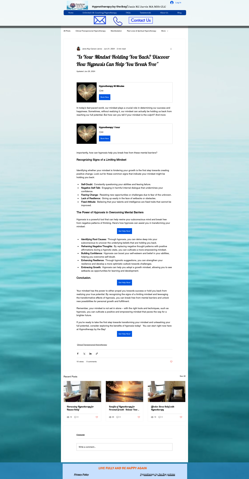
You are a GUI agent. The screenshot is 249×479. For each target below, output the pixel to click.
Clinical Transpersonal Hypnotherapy (91, 31)
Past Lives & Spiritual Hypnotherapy (141, 31)
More (163, 31)
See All (182, 376)
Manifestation (116, 31)
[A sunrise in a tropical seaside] (124, 391)
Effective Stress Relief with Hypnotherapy (162, 408)
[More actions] (170, 48)
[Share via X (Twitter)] (84, 353)
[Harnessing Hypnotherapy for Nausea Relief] (82, 391)
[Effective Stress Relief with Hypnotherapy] (166, 391)
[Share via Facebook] (78, 353)
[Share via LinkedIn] (90, 353)
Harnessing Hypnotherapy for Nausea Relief (80, 408)
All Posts (67, 31)
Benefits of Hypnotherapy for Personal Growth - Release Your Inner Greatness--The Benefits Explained (123, 408)
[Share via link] (97, 353)
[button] (124, 92)
